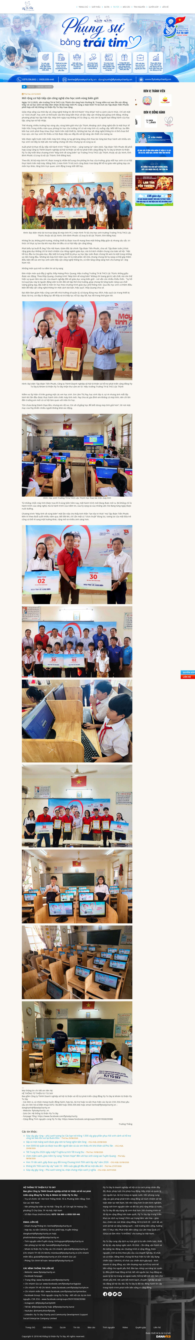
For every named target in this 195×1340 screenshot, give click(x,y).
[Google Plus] (110, 1293)
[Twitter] (115, 1293)
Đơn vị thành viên (154, 91)
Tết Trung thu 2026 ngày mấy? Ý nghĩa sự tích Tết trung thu (64, 1152)
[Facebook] (105, 1293)
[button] (88, 79)
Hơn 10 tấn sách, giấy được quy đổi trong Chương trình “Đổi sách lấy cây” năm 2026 (77, 1162)
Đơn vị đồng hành (154, 112)
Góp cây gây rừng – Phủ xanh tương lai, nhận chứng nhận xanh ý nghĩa (71, 1169)
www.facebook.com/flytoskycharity (53, 1279)
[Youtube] (119, 1293)
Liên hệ (165, 7)
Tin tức (116, 7)
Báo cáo (126, 7)
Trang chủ (83, 7)
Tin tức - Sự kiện (45, 87)
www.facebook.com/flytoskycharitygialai (62, 1283)
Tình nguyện (139, 7)
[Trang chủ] (24, 87)
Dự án (106, 7)
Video (125, 1327)
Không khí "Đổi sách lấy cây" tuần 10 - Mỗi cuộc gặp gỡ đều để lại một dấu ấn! (73, 1166)
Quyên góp (153, 7)
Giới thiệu (96, 7)
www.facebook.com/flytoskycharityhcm (70, 1287)
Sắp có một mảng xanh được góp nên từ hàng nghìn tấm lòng (66, 1141)
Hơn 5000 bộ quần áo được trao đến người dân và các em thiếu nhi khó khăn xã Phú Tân (74, 1147)
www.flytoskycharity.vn (44, 1272)
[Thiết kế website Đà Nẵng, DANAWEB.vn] (163, 1336)
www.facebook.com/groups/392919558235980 (63, 1299)
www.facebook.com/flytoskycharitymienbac (66, 1291)
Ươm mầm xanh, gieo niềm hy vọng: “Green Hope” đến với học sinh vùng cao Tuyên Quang (75, 1157)
